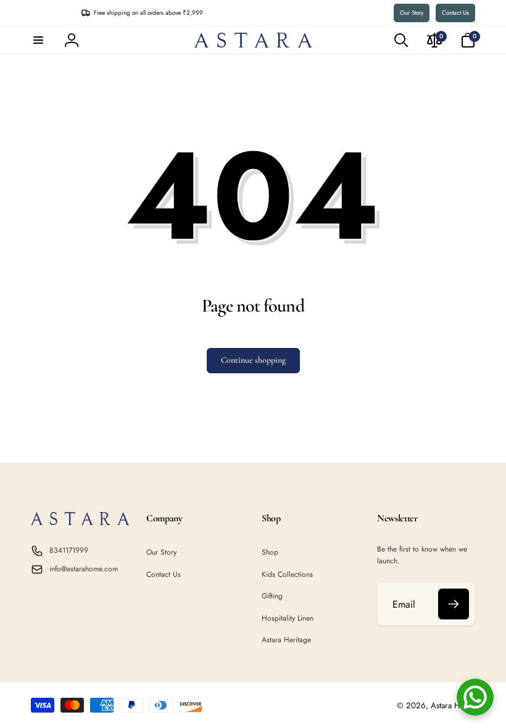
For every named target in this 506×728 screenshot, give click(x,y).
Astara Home (453, 705)
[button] (38, 40)
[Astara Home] (80, 522)
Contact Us (455, 12)
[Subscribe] (453, 604)
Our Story (411, 12)
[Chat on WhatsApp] (475, 697)
